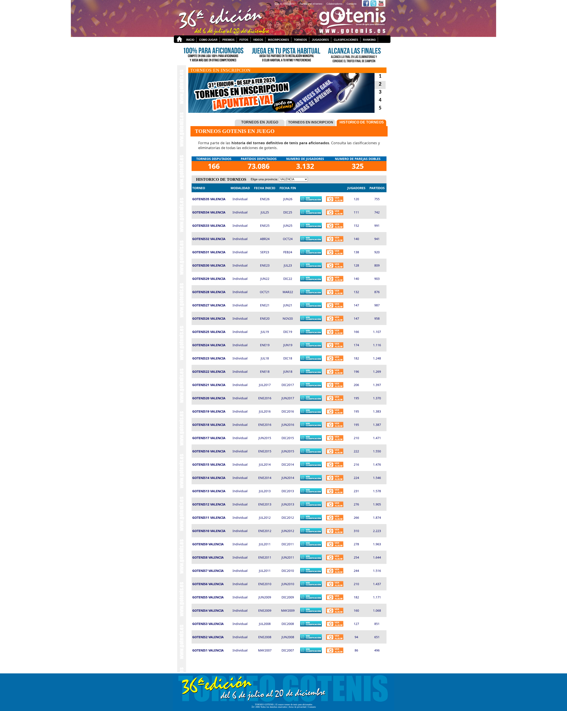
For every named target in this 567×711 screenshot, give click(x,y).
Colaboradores (334, 3)
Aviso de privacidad (297, 707)
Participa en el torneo (311, 3)
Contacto (351, 3)
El (277, 704)
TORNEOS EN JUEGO (259, 122)
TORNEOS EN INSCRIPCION (310, 122)
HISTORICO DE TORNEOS (362, 122)
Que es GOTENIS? (284, 3)
